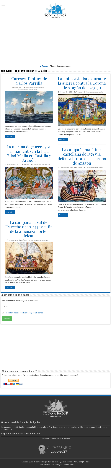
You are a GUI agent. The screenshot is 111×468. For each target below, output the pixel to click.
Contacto (25, 462)
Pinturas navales (38, 87)
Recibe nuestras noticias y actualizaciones (19, 301)
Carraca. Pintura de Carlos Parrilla (29, 81)
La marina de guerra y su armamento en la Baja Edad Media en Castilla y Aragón (29, 153)
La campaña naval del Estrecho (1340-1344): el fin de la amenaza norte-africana (29, 229)
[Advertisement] (55, 40)
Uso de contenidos (37, 462)
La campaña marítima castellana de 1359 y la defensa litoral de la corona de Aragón (82, 156)
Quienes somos (66, 462)
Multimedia (29, 87)
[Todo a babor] (55, 10)
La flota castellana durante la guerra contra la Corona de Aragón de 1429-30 (82, 83)
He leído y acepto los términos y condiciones (24, 313)
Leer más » (10, 136)
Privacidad (78, 462)
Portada (45, 66)
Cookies (86, 462)
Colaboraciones (52, 462)
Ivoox (59, 438)
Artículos (79, 92)
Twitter (53, 438)
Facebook (45, 438)
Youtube (66, 438)
